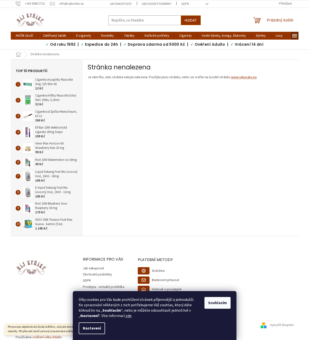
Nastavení (92, 328)
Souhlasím (217, 303)
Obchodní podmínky (156, 4)
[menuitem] (24, 36)
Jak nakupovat (121, 4)
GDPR (185, 4)
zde (128, 315)
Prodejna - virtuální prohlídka (103, 287)
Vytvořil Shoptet (282, 325)
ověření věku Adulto (47, 337)
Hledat (191, 20)
